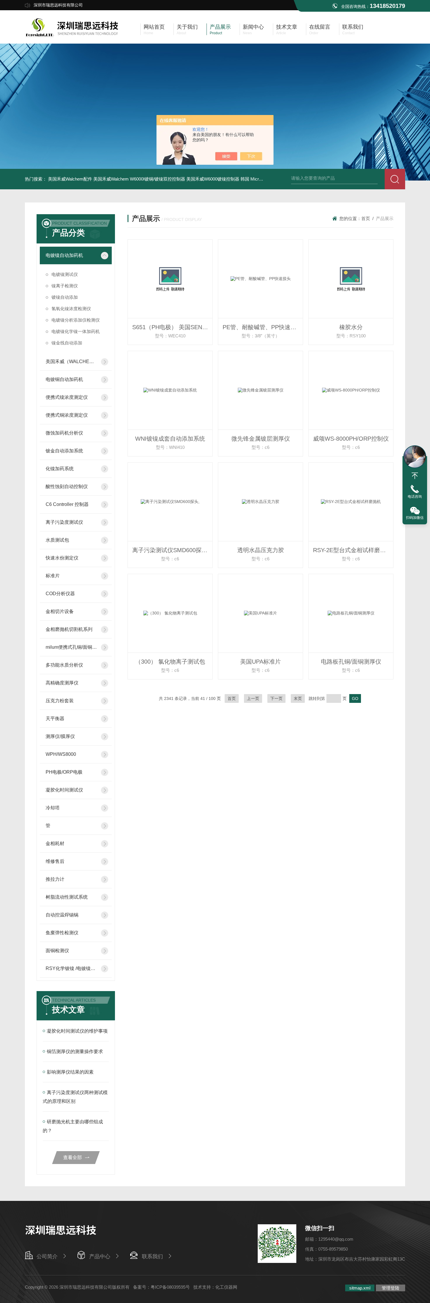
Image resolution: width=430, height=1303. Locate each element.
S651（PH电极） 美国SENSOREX (172, 327)
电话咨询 (415, 497)
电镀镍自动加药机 (64, 255)
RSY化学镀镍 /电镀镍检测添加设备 (71, 968)
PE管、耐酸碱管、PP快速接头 (262, 327)
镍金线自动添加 (66, 342)
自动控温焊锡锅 (62, 914)
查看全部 (72, 1157)
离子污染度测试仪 (64, 522)
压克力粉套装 (60, 700)
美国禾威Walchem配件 (70, 178)
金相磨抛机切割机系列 (69, 629)
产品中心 (99, 1256)
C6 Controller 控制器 (67, 504)
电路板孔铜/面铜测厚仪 (351, 661)
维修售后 (55, 861)
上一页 (253, 698)
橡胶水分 (351, 327)
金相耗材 (55, 843)
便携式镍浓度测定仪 (67, 397)
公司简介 (47, 1256)
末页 (298, 698)
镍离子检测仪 (64, 285)
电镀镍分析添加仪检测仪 (75, 319)
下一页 (276, 698)
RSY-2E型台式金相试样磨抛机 (352, 550)
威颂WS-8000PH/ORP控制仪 (351, 438)
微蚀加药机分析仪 (64, 432)
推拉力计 (55, 879)
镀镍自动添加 (64, 297)
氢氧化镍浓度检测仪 (71, 308)
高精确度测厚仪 (62, 682)
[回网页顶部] (414, 476)
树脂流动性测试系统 (67, 897)
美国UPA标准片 (260, 661)
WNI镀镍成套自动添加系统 (170, 438)
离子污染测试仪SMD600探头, (170, 550)
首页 (365, 218)
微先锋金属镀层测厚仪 (260, 438)
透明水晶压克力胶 (260, 550)
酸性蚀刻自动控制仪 (67, 486)
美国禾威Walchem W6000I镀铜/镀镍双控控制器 (139, 178)
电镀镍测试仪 (64, 274)
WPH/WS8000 (61, 754)
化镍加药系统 (60, 468)
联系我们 (152, 1256)
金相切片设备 (60, 611)
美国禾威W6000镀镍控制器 (212, 178)
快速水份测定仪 (62, 557)
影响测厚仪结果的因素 (70, 1071)
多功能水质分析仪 (64, 664)
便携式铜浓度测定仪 (67, 415)
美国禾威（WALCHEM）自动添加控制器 (71, 361)
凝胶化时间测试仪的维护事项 (77, 1031)
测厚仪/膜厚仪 (60, 736)
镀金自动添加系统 (64, 450)
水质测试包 (57, 540)
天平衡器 (55, 718)
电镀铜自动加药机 (64, 379)
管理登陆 (390, 1287)
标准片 (53, 575)
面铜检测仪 (57, 950)
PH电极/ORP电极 (64, 772)
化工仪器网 (226, 1287)
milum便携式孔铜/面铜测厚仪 (71, 647)
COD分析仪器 (60, 593)
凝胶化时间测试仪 (64, 789)
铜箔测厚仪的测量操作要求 (75, 1051)
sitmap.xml (359, 1287)
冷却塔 (53, 807)
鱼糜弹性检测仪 (62, 932)
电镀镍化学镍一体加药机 (75, 331)
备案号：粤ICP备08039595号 (161, 1287)
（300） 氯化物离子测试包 (170, 661)
